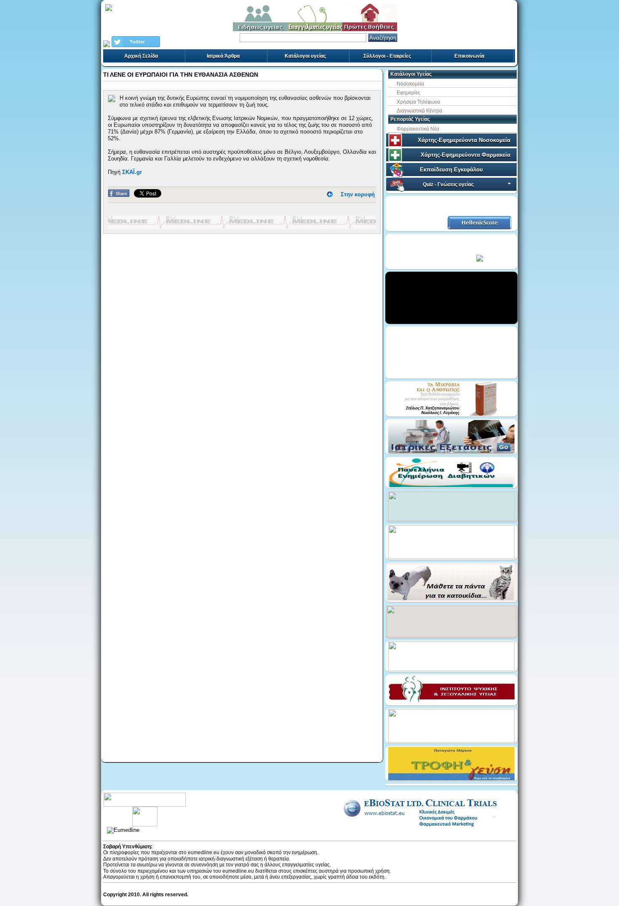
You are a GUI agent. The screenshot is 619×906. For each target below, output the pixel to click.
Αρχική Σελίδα (141, 56)
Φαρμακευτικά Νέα (418, 129)
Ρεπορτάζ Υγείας (410, 119)
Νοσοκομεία (410, 84)
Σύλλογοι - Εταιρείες (387, 56)
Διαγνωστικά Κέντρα (419, 111)
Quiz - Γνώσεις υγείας (448, 184)
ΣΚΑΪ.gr (132, 172)
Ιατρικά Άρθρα (223, 56)
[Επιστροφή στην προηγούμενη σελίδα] (330, 194)
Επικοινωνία (469, 56)
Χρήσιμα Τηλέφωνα (418, 102)
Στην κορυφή (358, 194)
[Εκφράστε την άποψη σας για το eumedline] (145, 809)
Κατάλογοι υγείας (305, 56)
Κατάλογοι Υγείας (411, 74)
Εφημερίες (408, 93)
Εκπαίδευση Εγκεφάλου (451, 169)
